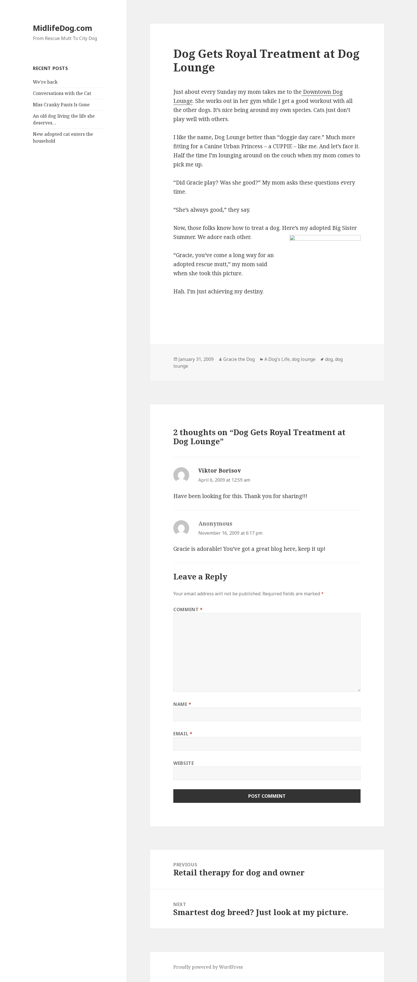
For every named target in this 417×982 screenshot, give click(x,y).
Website (183, 763)
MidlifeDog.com (62, 28)
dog (329, 359)
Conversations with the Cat (62, 93)
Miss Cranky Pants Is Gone (61, 104)
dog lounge (303, 359)
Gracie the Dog (239, 359)
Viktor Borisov (219, 470)
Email (182, 734)
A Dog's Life (277, 359)
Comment (188, 609)
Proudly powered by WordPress (208, 967)
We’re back (45, 82)
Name (182, 704)
